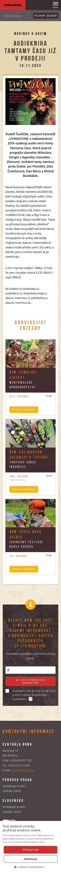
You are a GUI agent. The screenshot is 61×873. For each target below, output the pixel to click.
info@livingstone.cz (22, 770)
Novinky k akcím (13, 15)
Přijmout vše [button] (30, 849)
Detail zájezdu (23, 409)
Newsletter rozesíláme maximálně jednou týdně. (31, 656)
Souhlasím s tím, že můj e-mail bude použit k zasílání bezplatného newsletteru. (33, 695)
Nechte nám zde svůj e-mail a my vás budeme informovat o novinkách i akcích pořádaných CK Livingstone (30, 633)
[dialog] (30, 847)
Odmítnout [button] (30, 859)
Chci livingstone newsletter (32, 681)
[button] (30, 867)
